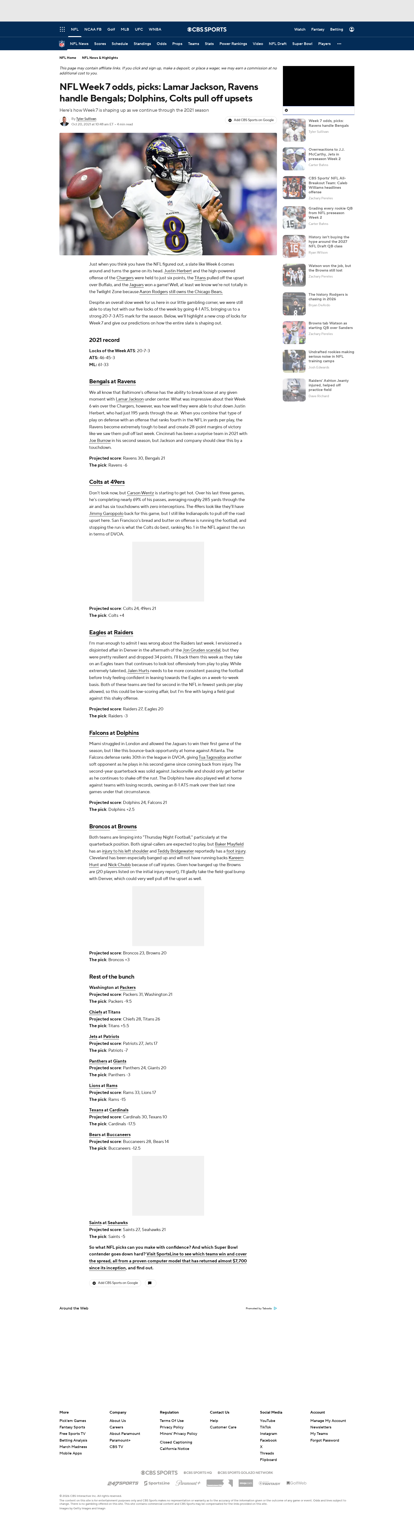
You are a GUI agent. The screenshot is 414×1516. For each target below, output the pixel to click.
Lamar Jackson (130, 399)
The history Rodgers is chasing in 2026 (328, 296)
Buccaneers (119, 1134)
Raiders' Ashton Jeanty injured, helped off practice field (329, 385)
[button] (339, 43)
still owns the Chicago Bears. (196, 292)
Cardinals (118, 1110)
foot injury (235, 851)
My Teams (319, 1433)
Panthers (98, 1061)
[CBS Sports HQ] (198, 1472)
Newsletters (320, 1427)
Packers (128, 987)
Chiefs (95, 1012)
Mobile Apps (70, 1453)
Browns (127, 826)
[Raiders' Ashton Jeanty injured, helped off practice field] (294, 390)
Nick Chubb (119, 865)
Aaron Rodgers (153, 292)
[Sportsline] (157, 1482)
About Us (117, 1420)
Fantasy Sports (72, 1427)
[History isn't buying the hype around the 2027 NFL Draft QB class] (294, 246)
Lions (94, 1085)
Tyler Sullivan (86, 119)
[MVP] (246, 1481)
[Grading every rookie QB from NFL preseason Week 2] (294, 217)
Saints (95, 1223)
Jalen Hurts (138, 671)
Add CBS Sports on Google (254, 120)
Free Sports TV (72, 1433)
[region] (318, 86)
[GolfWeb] (297, 1483)
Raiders (123, 632)
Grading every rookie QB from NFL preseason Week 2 (331, 213)
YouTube (267, 1420)
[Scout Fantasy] (270, 1483)
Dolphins (127, 733)
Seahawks (118, 1223)
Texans (96, 1110)
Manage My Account (328, 1420)
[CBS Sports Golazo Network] (245, 1472)
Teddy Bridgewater (175, 851)
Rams (111, 1085)
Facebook (268, 1440)
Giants (119, 1061)
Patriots (111, 1036)
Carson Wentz (140, 493)
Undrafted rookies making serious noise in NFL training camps (331, 356)
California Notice (174, 1448)
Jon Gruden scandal (201, 650)
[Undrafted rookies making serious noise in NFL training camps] (294, 361)
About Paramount (124, 1433)
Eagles (97, 632)
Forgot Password (324, 1440)
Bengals (99, 381)
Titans (200, 278)
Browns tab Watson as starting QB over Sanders (331, 325)
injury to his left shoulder (125, 851)
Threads (267, 1453)
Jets (93, 1036)
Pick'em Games (72, 1420)
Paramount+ (120, 1440)
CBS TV (116, 1446)
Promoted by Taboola (259, 1308)
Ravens (126, 381)
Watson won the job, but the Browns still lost (330, 268)
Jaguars (136, 285)
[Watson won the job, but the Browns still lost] (294, 275)
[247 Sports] (122, 1482)
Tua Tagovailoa (212, 757)
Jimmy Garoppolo (106, 513)
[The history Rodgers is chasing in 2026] (294, 303)
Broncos (99, 826)
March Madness (73, 1446)
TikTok (265, 1427)
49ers (117, 482)
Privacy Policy (172, 1427)
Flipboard (268, 1459)
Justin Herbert (178, 271)
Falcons (99, 733)
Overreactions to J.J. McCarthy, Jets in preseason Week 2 (327, 154)
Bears (95, 1134)
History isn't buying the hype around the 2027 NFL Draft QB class (329, 242)
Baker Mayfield (229, 844)
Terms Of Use (172, 1420)
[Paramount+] (188, 1482)
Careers (116, 1427)
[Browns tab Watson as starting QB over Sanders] (294, 332)
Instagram (268, 1433)
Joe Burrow (100, 440)
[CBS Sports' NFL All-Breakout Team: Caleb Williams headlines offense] (294, 187)
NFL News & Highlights (100, 58)
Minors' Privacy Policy (178, 1433)
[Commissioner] (220, 1481)
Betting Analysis (73, 1440)
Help (214, 1420)
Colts (96, 482)
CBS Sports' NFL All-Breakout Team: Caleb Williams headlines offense (328, 185)
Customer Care (223, 1427)
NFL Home (67, 58)
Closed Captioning (176, 1442)
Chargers (125, 278)
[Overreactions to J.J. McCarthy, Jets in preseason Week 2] (294, 158)
